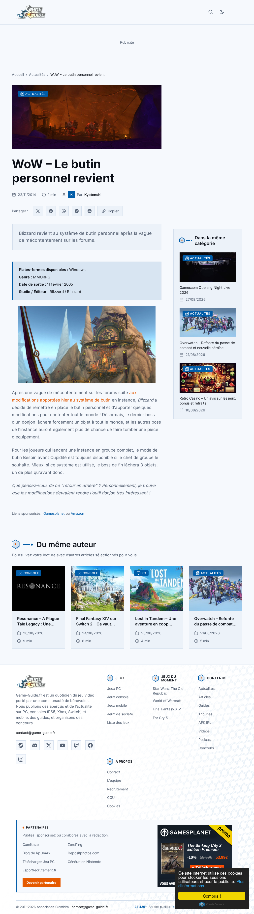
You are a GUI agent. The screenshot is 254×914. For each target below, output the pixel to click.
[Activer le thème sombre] (222, 12)
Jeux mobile (117, 705)
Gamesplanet (54, 513)
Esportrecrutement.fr (39, 870)
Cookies (113, 806)
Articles (204, 697)
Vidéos (204, 731)
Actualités (37, 74)
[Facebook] (51, 211)
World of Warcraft (167, 701)
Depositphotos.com (83, 853)
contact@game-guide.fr (35, 732)
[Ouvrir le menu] (233, 12)
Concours (206, 748)
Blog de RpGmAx (36, 853)
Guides (204, 705)
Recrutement (117, 789)
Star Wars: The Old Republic (168, 690)
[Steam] (21, 745)
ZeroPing (75, 844)
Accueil (18, 74)
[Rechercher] (211, 12)
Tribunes (205, 714)
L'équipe (114, 780)
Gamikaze (31, 844)
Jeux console (117, 697)
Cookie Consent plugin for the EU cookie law (211, 904)
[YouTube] (62, 745)
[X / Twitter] (49, 745)
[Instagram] (21, 759)
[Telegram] (77, 211)
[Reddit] (90, 211)
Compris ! (212, 896)
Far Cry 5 (160, 718)
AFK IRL (204, 722)
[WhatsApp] (64, 211)
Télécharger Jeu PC (39, 862)
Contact (113, 772)
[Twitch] (76, 745)
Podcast (205, 739)
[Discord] (35, 745)
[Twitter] (38, 211)
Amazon (77, 513)
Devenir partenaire (41, 883)
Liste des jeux (118, 722)
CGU (111, 797)
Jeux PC (114, 688)
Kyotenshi (92, 194)
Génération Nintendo (84, 862)
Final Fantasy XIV (167, 709)
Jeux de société (120, 714)
